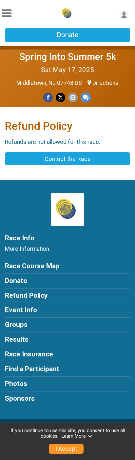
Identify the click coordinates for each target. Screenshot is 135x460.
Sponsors (20, 398)
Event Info (21, 310)
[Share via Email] (73, 97)
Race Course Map (32, 266)
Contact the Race (68, 158)
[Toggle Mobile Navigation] (6, 13)
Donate (67, 35)
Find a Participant (32, 369)
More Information (27, 249)
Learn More (74, 436)
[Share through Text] (86, 97)
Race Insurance (29, 354)
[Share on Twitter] (60, 97)
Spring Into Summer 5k (67, 56)
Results (17, 339)
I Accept (66, 449)
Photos (16, 384)
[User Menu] (124, 14)
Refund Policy (26, 295)
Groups (16, 325)
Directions (105, 83)
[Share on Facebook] (48, 97)
